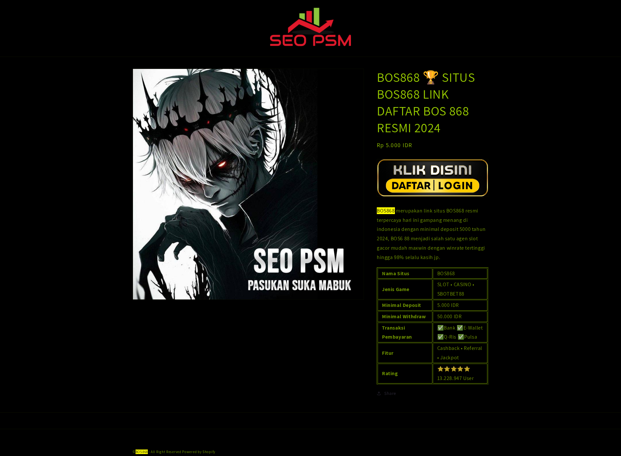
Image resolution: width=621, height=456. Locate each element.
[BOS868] (432, 196)
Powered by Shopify (198, 452)
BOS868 (142, 452)
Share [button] (390, 393)
